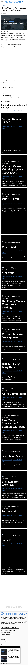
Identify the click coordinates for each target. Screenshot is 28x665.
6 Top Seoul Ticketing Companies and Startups (13, 657)
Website (10, 126)
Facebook (19, 126)
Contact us (3, 637)
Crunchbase (13, 111)
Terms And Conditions (6, 642)
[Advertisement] (14, 64)
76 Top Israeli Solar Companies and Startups (13, 650)
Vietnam (3, 5)
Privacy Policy (4, 639)
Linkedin (4, 128)
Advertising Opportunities (7, 634)
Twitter (15, 126)
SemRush (21, 111)
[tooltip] (7, 607)
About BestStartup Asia (6, 632)
